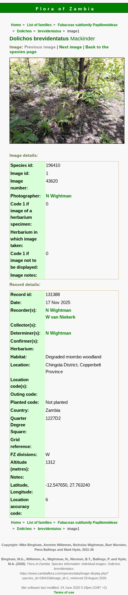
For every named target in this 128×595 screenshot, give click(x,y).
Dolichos (24, 31)
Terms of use (64, 592)
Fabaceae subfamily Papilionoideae (88, 25)
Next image (70, 47)
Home (16, 25)
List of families (39, 25)
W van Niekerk (60, 316)
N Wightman (58, 195)
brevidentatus (49, 31)
